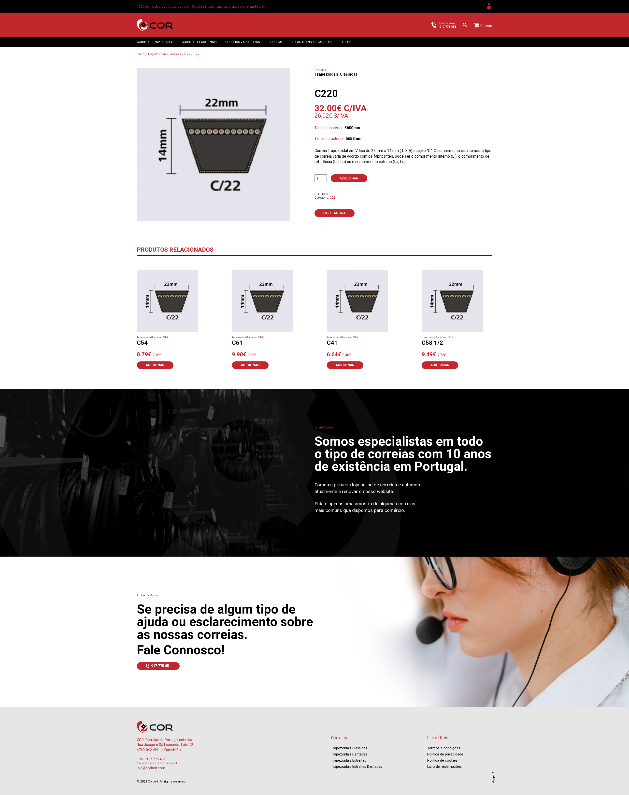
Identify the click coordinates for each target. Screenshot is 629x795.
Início (140, 54)
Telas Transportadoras (311, 42)
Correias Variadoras (242, 42)
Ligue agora (334, 213)
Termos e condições (443, 748)
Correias (276, 42)
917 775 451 (161, 666)
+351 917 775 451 (151, 759)
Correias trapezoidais (155, 42)
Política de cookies (442, 760)
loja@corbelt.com (151, 768)
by (493, 777)
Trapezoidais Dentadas (349, 754)
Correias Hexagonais (199, 42)
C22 (187, 54)
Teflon (346, 42)
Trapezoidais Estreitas (348, 760)
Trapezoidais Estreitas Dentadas (356, 767)
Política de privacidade (445, 754)
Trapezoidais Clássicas (164, 54)
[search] (465, 25)
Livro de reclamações (444, 767)
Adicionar (349, 178)
